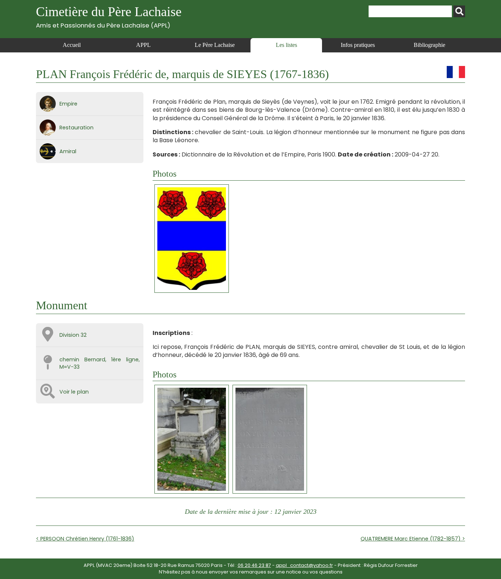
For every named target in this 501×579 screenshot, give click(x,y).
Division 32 (73, 335)
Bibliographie (429, 45)
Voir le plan (74, 391)
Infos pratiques (358, 45)
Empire (68, 103)
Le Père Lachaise (215, 45)
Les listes (286, 45)
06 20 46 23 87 (254, 565)
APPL (143, 45)
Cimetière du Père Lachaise (109, 16)
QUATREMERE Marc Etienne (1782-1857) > (413, 538)
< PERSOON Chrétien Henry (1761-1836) (85, 538)
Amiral (67, 151)
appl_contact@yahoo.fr (304, 565)
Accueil (72, 45)
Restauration (76, 127)
